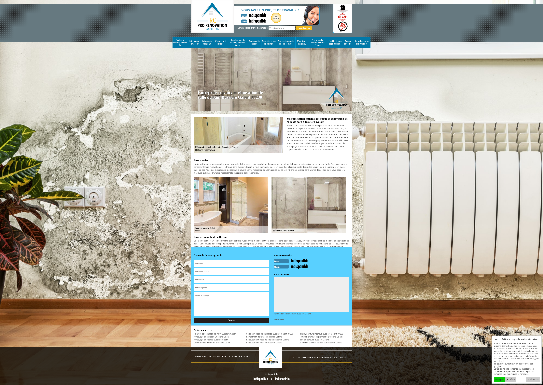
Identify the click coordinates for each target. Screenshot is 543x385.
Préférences (533, 379)
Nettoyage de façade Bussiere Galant (211, 339)
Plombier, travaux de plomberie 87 (335, 42)
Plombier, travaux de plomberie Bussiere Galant (320, 336)
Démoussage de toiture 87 (221, 42)
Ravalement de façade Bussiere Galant (264, 336)
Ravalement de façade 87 (254, 42)
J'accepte (499, 379)
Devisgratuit (276, 17)
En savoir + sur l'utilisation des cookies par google (513, 365)
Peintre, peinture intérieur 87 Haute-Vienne (318, 42)
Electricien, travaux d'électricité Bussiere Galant (320, 342)
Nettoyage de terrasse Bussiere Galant (211, 336)
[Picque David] (273, 357)
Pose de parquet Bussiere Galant (314, 339)
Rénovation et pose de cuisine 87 (269, 42)
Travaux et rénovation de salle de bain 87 (286, 42)
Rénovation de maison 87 (302, 42)
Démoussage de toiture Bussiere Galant (212, 342)
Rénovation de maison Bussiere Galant (264, 342)
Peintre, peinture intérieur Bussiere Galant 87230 (321, 333)
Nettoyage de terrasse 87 (194, 42)
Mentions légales (240, 357)
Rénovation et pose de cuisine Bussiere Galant (267, 339)
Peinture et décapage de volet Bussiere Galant (215, 333)
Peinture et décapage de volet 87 (180, 42)
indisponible (257, 15)
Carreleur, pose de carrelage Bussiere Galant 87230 (269, 333)
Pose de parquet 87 (348, 42)
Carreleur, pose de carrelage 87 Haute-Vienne (237, 42)
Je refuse (511, 379)
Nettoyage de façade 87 (207, 42)
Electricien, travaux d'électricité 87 (362, 42)
